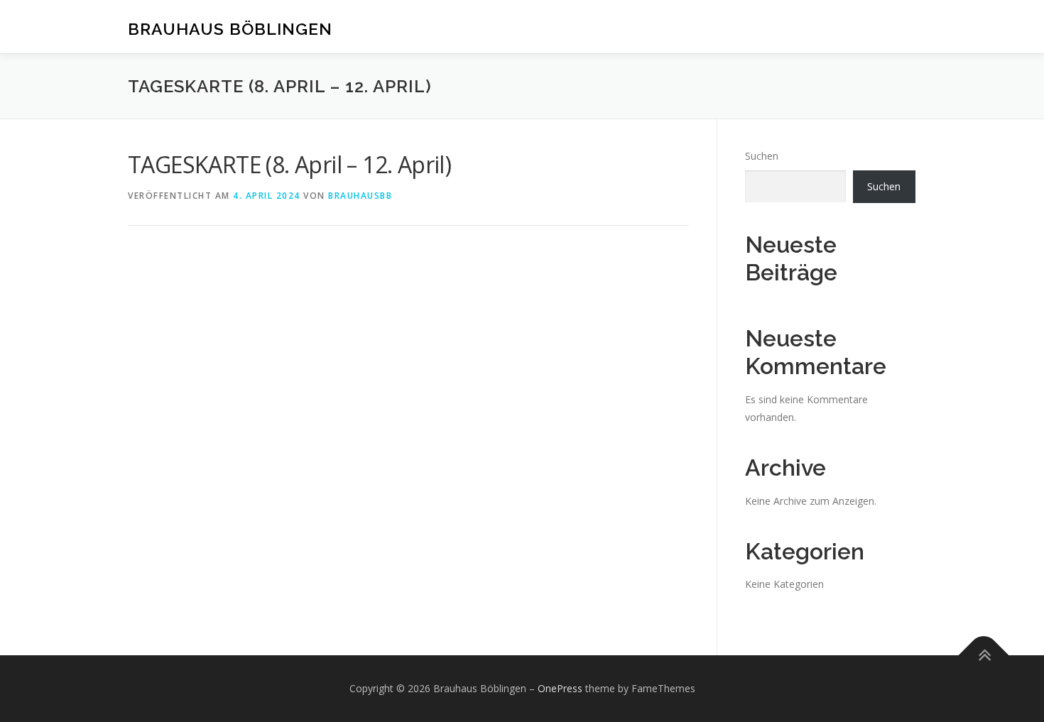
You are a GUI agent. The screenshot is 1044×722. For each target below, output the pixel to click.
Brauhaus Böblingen (230, 28)
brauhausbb (360, 196)
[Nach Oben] (984, 655)
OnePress (560, 688)
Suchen (761, 156)
